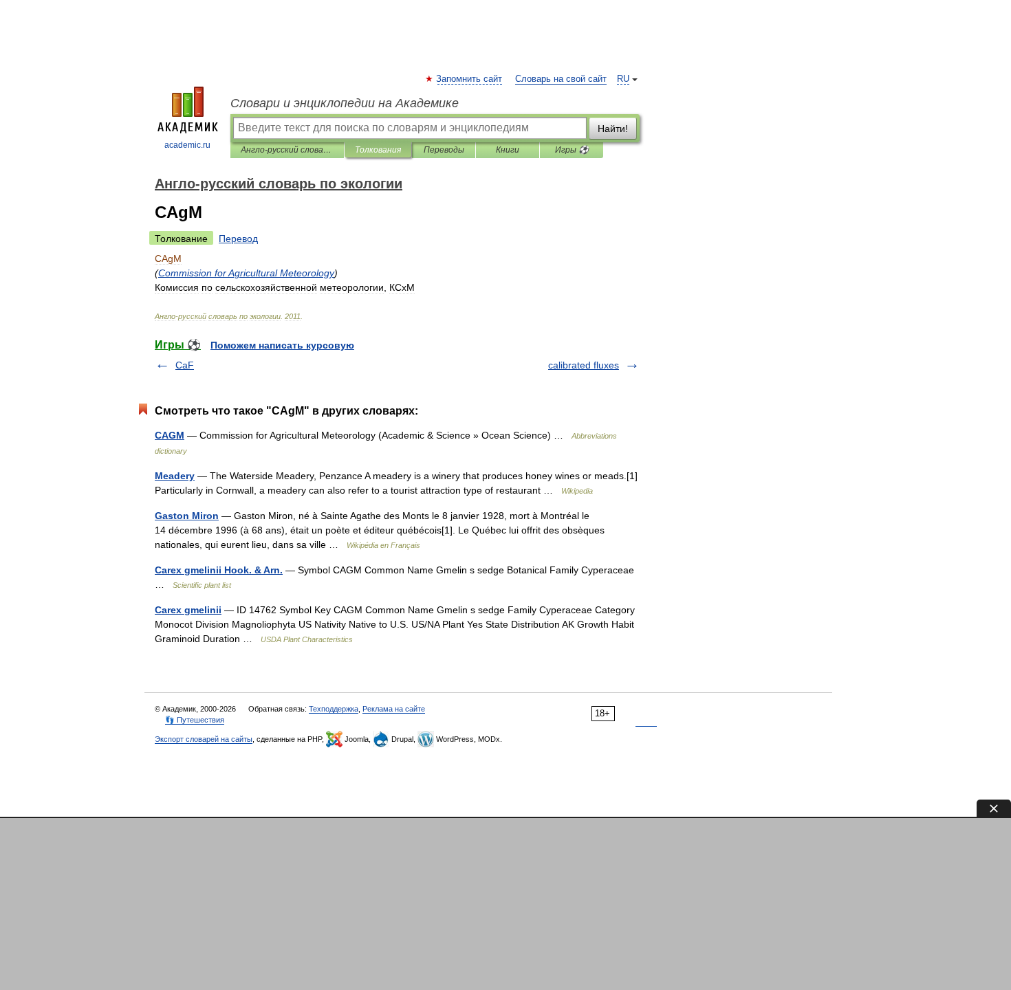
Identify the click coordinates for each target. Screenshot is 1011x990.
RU (623, 79)
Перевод (238, 238)
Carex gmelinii (188, 609)
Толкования (378, 150)
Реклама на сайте (393, 709)
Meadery (175, 475)
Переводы (444, 150)
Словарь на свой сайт (561, 79)
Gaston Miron (187, 515)
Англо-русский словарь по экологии (287, 150)
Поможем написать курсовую (282, 345)
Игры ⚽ (572, 150)
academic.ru (187, 145)
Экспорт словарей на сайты (203, 739)
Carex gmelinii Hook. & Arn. (219, 569)
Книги (507, 150)
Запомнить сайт (469, 79)
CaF (184, 365)
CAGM (169, 435)
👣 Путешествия (194, 720)
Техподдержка (333, 709)
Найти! (613, 128)
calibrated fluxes (583, 365)
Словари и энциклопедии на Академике (344, 103)
